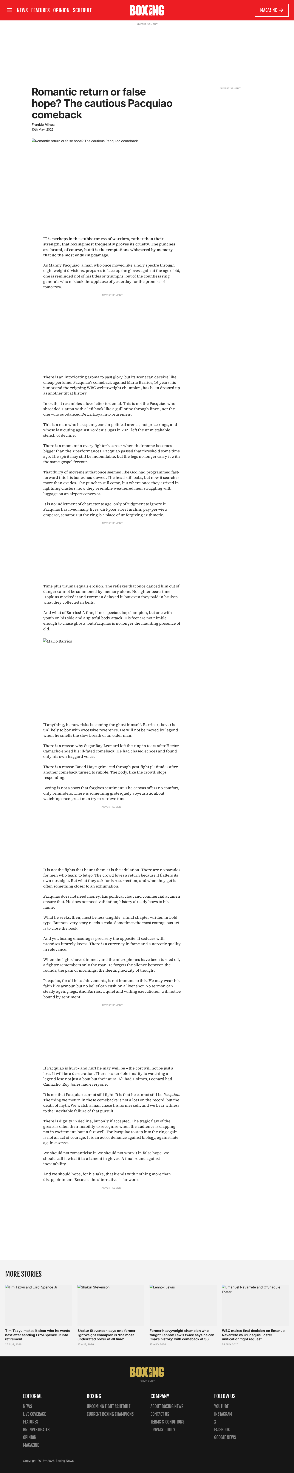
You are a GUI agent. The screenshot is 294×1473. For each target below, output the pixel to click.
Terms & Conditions (167, 1422)
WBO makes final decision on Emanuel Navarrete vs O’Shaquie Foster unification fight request (253, 1334)
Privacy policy (162, 1429)
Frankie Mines (43, 124)
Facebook (222, 1429)
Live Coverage (34, 1414)
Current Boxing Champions (110, 1414)
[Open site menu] (9, 10)
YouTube (221, 1406)
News (22, 10)
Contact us (159, 1414)
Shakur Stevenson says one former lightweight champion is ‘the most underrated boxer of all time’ (106, 1334)
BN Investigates (36, 1429)
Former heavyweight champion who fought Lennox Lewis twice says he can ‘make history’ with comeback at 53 (182, 1334)
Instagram (223, 1414)
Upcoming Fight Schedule (108, 1406)
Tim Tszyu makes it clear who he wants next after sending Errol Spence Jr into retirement (37, 1334)
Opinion (61, 10)
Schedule (82, 10)
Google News (225, 1437)
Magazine (268, 10)
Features (40, 10)
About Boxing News (166, 1406)
